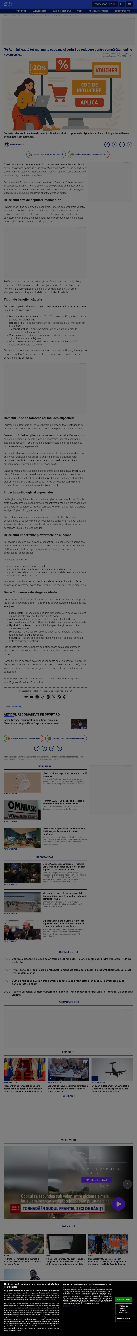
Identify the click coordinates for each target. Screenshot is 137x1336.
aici (20, 1319)
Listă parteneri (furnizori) (71, 1306)
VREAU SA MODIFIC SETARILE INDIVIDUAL (123, 1309)
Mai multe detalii (49, 1300)
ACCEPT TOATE (123, 1299)
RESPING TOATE (123, 1319)
